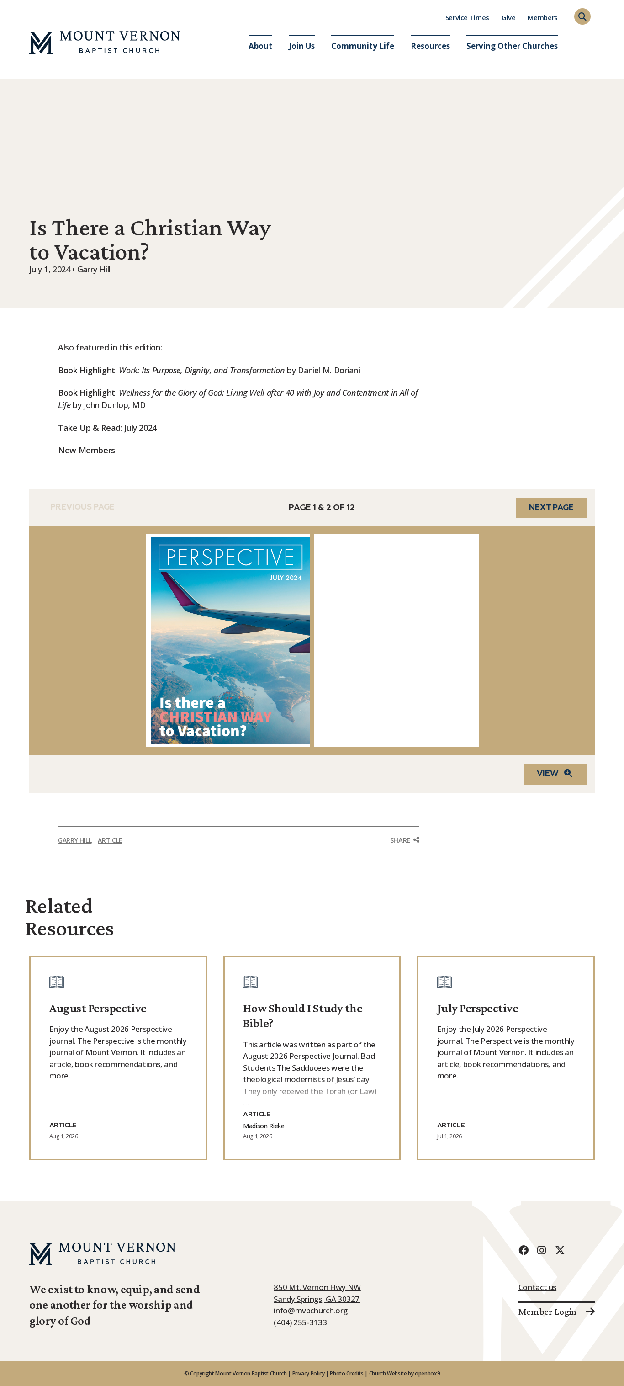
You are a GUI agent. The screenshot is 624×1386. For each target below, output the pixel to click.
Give (509, 17)
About (260, 46)
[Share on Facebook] (405, 857)
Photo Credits (346, 1373)
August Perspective (98, 1008)
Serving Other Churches (512, 46)
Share (400, 839)
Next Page (551, 508)
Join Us (302, 46)
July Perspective (477, 1008)
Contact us (537, 1287)
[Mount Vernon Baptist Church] (104, 42)
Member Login (547, 1311)
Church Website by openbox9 (404, 1373)
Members (542, 17)
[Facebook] (523, 1250)
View (548, 774)
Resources (430, 46)
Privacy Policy (308, 1373)
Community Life (362, 46)
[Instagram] (542, 1250)
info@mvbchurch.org (311, 1310)
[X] (560, 1250)
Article (110, 840)
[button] (582, 16)
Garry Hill (74, 840)
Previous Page (82, 508)
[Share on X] (405, 876)
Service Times (467, 17)
